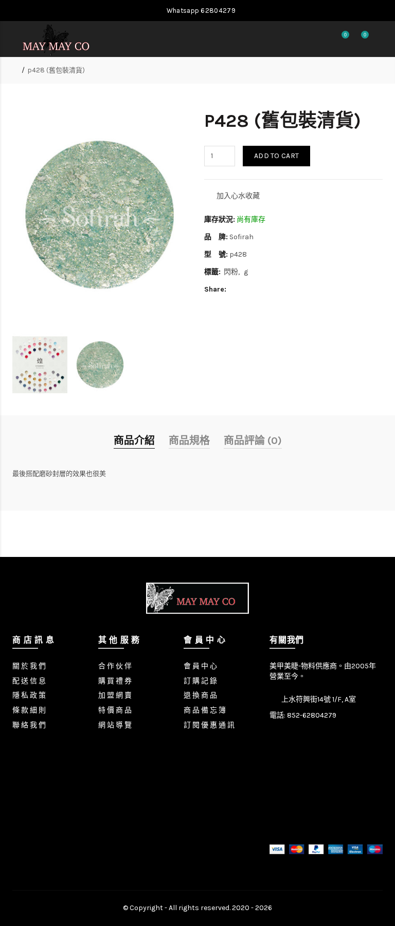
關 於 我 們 (29, 666)
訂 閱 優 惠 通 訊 (209, 725)
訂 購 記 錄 (200, 681)
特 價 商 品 (115, 710)
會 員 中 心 (200, 666)
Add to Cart (276, 155)
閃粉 (231, 271)
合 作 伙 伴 (115, 666)
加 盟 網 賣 (115, 695)
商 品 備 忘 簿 (205, 710)
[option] (40, 364)
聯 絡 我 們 (29, 725)
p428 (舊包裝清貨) (56, 70)
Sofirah (241, 237)
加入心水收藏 (238, 195)
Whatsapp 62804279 (200, 10)
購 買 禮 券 (115, 681)
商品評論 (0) (253, 441)
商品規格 (189, 441)
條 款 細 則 (29, 710)
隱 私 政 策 (29, 695)
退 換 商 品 (200, 695)
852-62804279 (311, 715)
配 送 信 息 (29, 681)
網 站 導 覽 (115, 725)
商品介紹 (134, 441)
